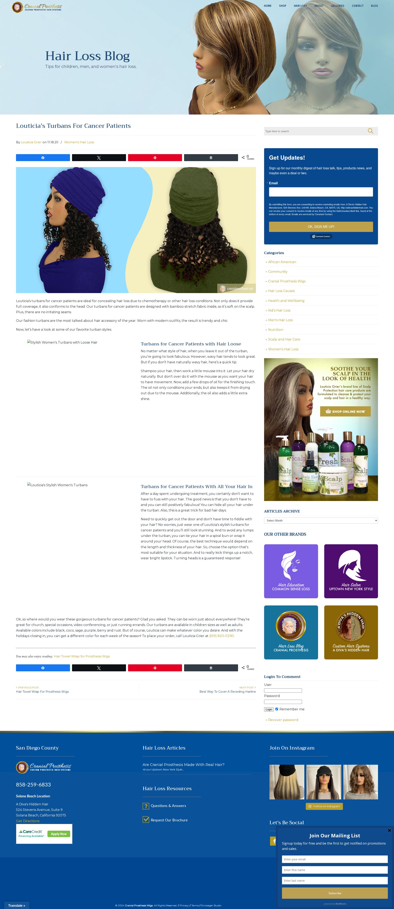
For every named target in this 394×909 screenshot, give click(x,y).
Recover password (283, 720)
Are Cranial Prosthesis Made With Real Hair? (183, 764)
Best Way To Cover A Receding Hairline (227, 691)
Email (273, 183)
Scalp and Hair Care (284, 339)
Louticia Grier (31, 142)
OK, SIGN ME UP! (321, 226)
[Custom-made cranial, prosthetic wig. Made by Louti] (360, 782)
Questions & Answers (168, 806)
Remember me (292, 709)
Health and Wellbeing (286, 301)
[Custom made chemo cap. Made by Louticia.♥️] (323, 782)
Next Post (247, 687)
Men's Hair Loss (280, 320)
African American (282, 262)
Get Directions (27, 821)
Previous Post (28, 687)
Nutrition (275, 330)
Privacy (184, 905)
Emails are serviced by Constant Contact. (312, 214)
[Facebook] (274, 844)
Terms (195, 905)
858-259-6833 (33, 784)
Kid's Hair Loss (279, 310)
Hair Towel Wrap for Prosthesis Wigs (82, 656)
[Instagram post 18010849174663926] (286, 782)
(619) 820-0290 (221, 636)
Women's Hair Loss (79, 142)
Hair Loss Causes (281, 291)
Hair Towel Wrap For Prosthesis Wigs (42, 691)
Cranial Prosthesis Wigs (37, 7)
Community (277, 272)
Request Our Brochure (169, 820)
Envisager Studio (211, 905)
